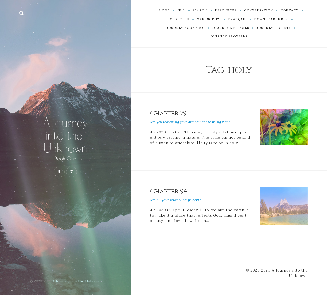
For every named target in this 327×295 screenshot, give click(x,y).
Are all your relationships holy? (175, 200)
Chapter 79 (168, 113)
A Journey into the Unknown (76, 281)
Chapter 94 (168, 191)
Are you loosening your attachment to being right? (191, 122)
